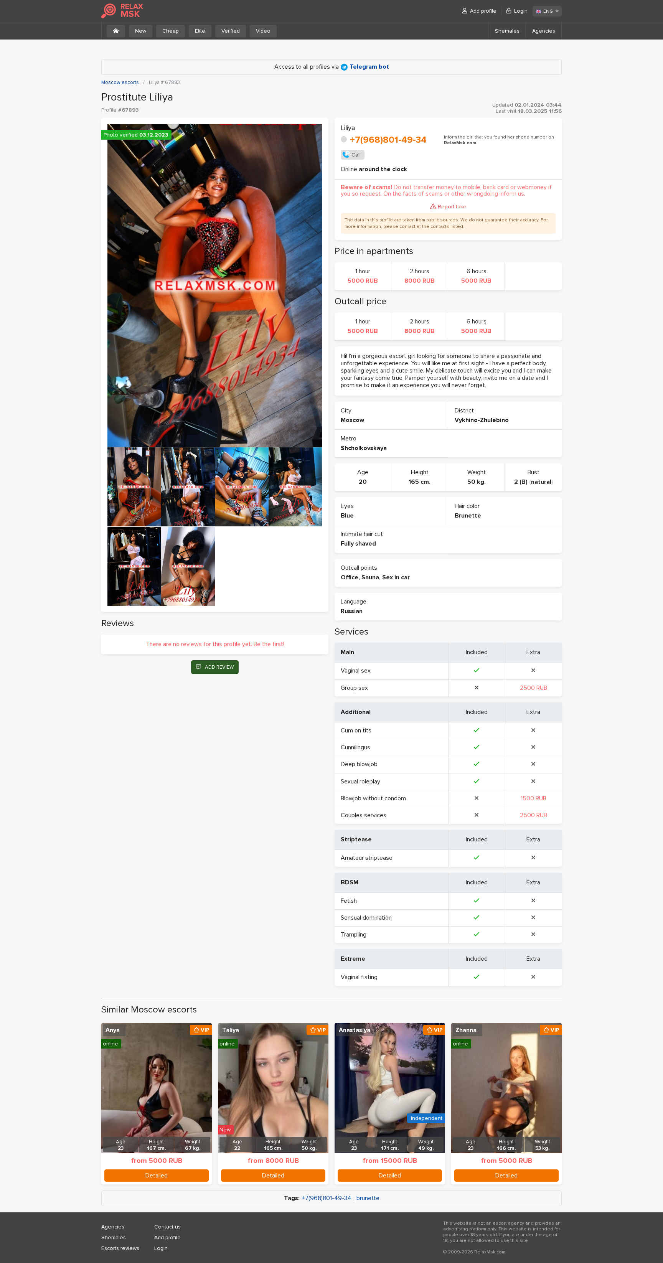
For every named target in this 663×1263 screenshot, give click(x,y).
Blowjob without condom (373, 798)
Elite (200, 31)
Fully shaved (358, 543)
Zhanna (466, 1030)
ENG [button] (548, 11)
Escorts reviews (120, 1248)
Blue (347, 515)
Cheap (170, 31)
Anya (113, 1030)
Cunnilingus (355, 747)
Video (263, 31)
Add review (219, 667)
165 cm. (419, 482)
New (140, 31)
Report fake (452, 206)
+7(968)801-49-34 (388, 139)
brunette (367, 1198)
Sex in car (396, 577)
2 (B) (521, 482)
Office (349, 577)
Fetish (349, 901)
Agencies (543, 31)
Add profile (483, 11)
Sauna (370, 577)
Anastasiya (354, 1030)
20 (363, 482)
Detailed (156, 1175)
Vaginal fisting (359, 977)
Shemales (507, 31)
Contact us (167, 1226)
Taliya (230, 1030)
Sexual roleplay (360, 781)
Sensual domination (366, 918)
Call (356, 155)
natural (541, 482)
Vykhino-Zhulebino (482, 420)
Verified (230, 31)
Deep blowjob (359, 764)
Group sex (354, 688)
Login (521, 11)
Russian (352, 611)
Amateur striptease (367, 858)
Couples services (363, 815)
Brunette (468, 515)
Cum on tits (356, 730)
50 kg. (476, 482)
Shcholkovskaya (364, 448)
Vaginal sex (356, 670)
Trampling (353, 934)
